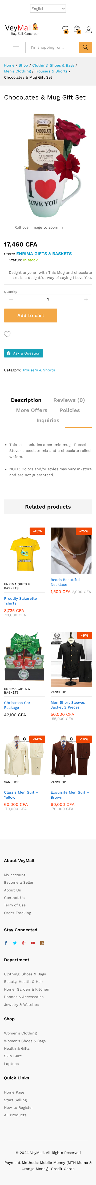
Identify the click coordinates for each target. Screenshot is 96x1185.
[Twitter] (14, 943)
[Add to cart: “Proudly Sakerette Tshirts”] (11, 575)
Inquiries (48, 420)
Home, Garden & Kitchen (26, 989)
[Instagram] (42, 943)
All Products (15, 1115)
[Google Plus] (24, 943)
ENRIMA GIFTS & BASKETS (44, 253)
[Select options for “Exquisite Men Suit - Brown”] (58, 773)
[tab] (26, 402)
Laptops (11, 1063)
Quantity (10, 291)
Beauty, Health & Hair (23, 981)
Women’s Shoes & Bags (25, 1041)
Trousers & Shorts (38, 370)
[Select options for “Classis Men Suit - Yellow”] (11, 773)
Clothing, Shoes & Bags (25, 974)
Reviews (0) (69, 400)
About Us (12, 890)
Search (85, 47)
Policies (69, 410)
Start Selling (15, 1100)
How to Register (18, 1107)
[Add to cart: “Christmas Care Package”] (11, 680)
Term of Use (15, 905)
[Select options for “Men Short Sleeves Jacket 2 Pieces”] (58, 683)
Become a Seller (19, 882)
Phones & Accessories (23, 997)
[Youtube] (33, 943)
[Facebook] (5, 943)
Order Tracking (17, 913)
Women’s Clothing (20, 1033)
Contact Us (14, 897)
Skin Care (13, 1056)
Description (26, 400)
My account (14, 875)
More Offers (31, 410)
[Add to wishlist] (8, 334)
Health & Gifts (17, 1048)
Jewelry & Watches (21, 1004)
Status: (15, 260)
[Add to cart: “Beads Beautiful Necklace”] (58, 570)
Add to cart (30, 315)
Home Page (14, 1092)
